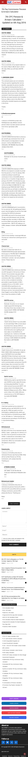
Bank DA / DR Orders (8, 612)
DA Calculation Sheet (8, 608)
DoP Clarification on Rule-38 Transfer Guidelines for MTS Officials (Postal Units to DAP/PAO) (14, 578)
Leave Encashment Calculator (10, 643)
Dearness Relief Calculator (9, 626)
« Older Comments (14, 503)
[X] (11, 742)
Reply (3, 56)
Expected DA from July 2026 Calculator (13, 615)
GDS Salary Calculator (8, 652)
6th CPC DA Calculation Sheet (10, 617)
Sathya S (4, 563)
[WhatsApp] (16, 742)
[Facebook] (3, 742)
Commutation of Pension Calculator (12, 682)
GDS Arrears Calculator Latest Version (12, 650)
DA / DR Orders (7, 610)
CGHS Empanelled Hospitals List (11, 641)
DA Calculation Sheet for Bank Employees (13, 619)
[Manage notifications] (24, 754)
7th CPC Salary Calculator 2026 (11, 636)
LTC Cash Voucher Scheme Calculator (12, 638)
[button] (2, 2)
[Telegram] (7, 742)
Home (3, 5)
